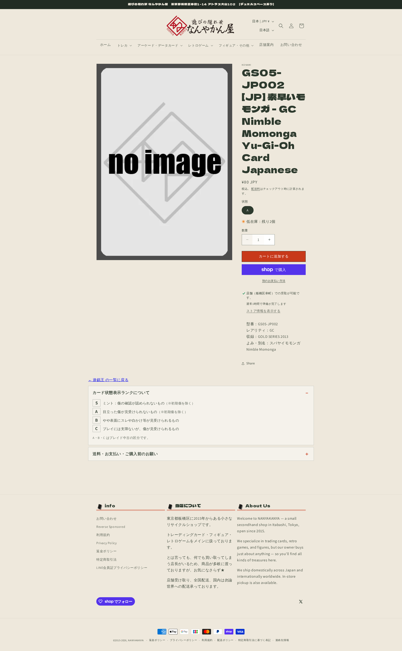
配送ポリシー (225, 640)
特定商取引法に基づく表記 (254, 640)
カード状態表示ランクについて (121, 392)
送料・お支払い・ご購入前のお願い (125, 453)
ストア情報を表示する (263, 311)
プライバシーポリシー (183, 640)
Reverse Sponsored (110, 527)
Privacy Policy (106, 543)
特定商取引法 (106, 559)
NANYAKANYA (136, 640)
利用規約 (103, 535)
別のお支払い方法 (273, 280)
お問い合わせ (106, 518)
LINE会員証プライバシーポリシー (121, 568)
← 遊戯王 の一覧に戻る (108, 379)
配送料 (255, 188)
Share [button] (250, 363)
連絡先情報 (282, 640)
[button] (124, 45)
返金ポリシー (106, 551)
